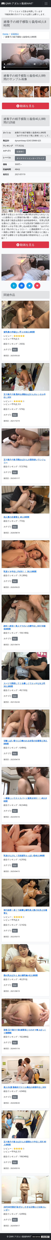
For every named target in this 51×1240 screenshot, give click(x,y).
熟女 (15, 349)
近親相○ (15, 34)
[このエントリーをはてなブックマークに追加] (14, 286)
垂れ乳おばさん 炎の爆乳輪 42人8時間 (21, 975)
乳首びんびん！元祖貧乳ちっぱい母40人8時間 (24, 855)
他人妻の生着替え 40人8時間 (16, 517)
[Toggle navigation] (46, 3)
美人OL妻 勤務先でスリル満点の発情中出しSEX (25, 1087)
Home (5, 34)
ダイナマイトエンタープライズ (30, 158)
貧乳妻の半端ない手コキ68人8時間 (19, 332)
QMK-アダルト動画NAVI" (19, 3)
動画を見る (27, 106)
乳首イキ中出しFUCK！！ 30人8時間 (20, 571)
